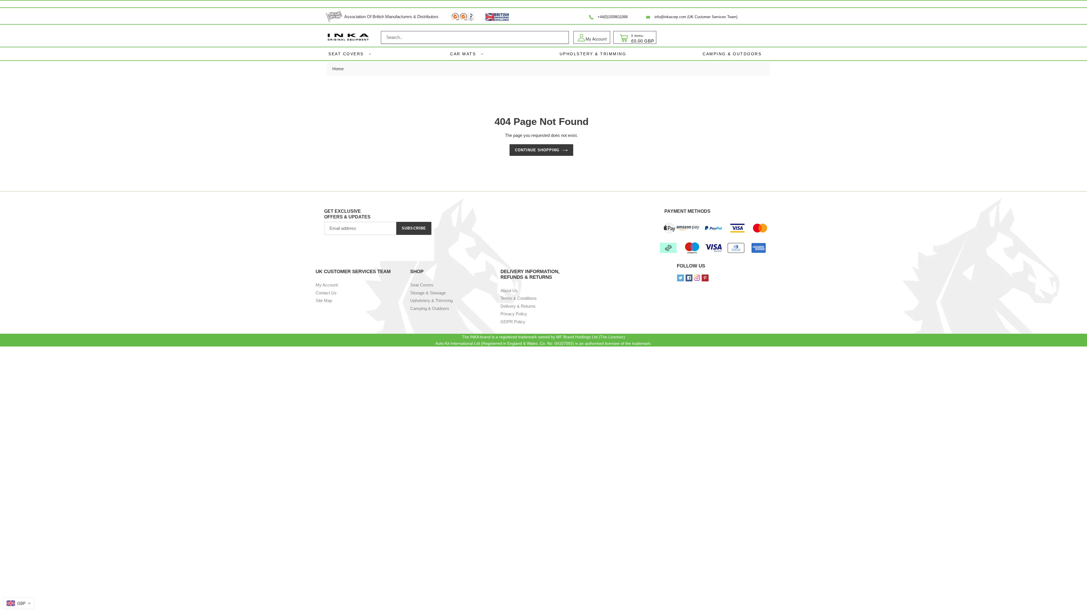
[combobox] (475, 37)
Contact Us (326, 292)
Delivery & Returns (518, 306)
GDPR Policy (512, 321)
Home (338, 68)
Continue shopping (537, 150)
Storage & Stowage (428, 292)
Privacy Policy (513, 313)
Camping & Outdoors (429, 308)
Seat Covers (346, 54)
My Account (327, 284)
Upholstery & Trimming (431, 300)
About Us (509, 290)
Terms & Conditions (518, 298)
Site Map (324, 300)
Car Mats (463, 54)
